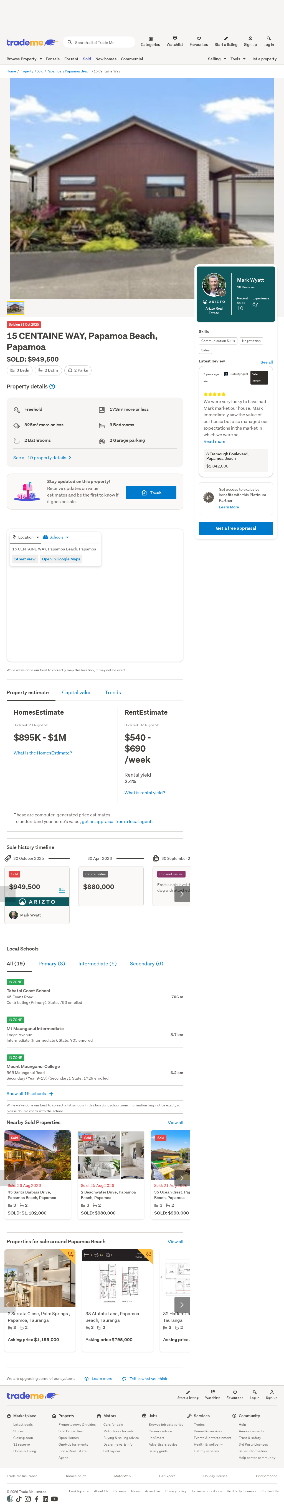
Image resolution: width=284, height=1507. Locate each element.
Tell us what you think (148, 1378)
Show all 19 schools (27, 1093)
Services (202, 1415)
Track (156, 492)
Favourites (235, 1397)
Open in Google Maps (61, 558)
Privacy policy (175, 1491)
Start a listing (188, 1397)
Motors (109, 1415)
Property (26, 71)
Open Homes (69, 1437)
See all (267, 362)
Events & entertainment (213, 1437)
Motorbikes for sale (118, 1431)
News (135, 1491)
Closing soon (23, 1437)
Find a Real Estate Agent (73, 1454)
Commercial (132, 58)
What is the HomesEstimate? (43, 753)
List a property (263, 58)
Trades (199, 1424)
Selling (215, 58)
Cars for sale (113, 1424)
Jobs (153, 1415)
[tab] (25, 538)
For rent (71, 58)
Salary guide (158, 1451)
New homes (105, 58)
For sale (53, 58)
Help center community (257, 1457)
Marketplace (24, 1415)
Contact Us (270, 1491)
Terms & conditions (207, 1491)
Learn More (229, 507)
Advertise (152, 1491)
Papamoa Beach (78, 71)
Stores (18, 1431)
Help (242, 1424)
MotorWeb (122, 1476)
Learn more (102, 1378)
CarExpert (167, 1476)
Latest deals (23, 1424)
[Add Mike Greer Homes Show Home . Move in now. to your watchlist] (67, 1257)
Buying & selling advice (121, 1437)
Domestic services (208, 1431)
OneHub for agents (73, 1444)
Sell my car (111, 1451)
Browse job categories (166, 1424)
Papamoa (54, 71)
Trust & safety (250, 1437)
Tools (235, 58)
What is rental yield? (145, 792)
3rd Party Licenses (253, 1444)
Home (12, 71)
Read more (214, 441)
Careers (119, 1491)
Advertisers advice (163, 1444)
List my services (206, 1451)
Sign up (250, 44)
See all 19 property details (39, 457)
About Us (101, 1491)
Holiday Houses (215, 1476)
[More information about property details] (52, 386)
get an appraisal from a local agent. (117, 821)
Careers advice (160, 1431)
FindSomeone (266, 1476)
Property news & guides (77, 1424)
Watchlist (212, 1397)
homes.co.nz (76, 1476)
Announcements (251, 1431)
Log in (268, 44)
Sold (87, 58)
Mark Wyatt (30, 915)
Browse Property (22, 58)
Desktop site (79, 1491)
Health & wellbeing (208, 1444)
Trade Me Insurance (22, 1476)
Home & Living (24, 1451)
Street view (25, 558)
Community (249, 1415)
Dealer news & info (118, 1444)
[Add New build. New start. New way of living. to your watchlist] (145, 1257)
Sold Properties (71, 1431)
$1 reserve (21, 1444)
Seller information (253, 1451)
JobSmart (156, 1437)
